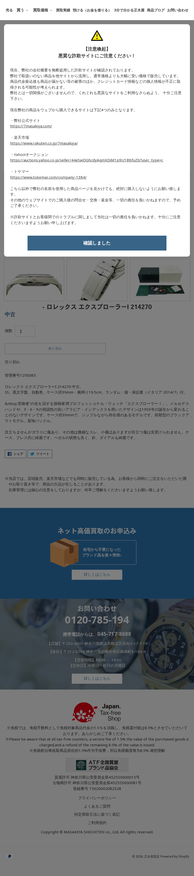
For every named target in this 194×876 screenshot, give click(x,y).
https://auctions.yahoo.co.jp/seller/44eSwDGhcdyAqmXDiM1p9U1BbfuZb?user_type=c (86, 160)
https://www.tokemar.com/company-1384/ (48, 177)
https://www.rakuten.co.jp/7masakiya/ (44, 143)
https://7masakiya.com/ (31, 126)
